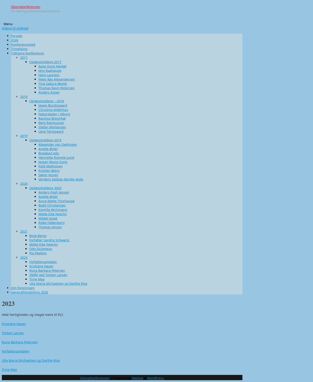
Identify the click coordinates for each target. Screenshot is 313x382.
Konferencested (23, 44)
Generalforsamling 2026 (29, 292)
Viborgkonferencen (25, 7)
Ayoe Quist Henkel (52, 66)
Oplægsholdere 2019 (45, 140)
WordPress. (156, 378)
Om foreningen (23, 288)
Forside (16, 36)
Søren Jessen (48, 175)
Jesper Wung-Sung (52, 162)
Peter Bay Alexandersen (56, 79)
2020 (23, 183)
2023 (23, 257)
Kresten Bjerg (49, 170)
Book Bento (38, 236)
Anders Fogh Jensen (53, 192)
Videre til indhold (15, 28)
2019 (23, 136)
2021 (23, 231)
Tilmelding (19, 49)
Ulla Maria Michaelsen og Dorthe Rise (58, 283)
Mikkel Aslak (47, 218)
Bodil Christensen (52, 205)
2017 (23, 57)
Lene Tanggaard (50, 131)
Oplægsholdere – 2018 (46, 101)
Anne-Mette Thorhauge (56, 201)
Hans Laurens (49, 75)
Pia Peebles (38, 253)
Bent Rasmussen (51, 123)
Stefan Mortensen (52, 127)
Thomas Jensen (50, 227)
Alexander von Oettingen (57, 144)
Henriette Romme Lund (56, 157)
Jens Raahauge (49, 70)
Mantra (137, 378)
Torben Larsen (13, 333)
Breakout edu (48, 153)
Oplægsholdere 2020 (45, 188)
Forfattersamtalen (43, 262)
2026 (14, 40)
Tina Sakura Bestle (52, 83)
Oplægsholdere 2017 (45, 62)
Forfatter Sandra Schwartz (49, 240)
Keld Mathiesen (50, 166)
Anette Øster (48, 149)
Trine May (36, 279)
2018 (23, 96)
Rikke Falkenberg (51, 223)
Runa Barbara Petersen (47, 270)
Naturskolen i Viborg (54, 114)
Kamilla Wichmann (52, 209)
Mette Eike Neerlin (52, 214)
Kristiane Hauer (41, 266)
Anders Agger (49, 92)
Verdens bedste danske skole (60, 179)
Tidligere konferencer (27, 53)
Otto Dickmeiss (40, 249)
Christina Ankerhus (53, 110)
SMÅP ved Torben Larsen (48, 275)
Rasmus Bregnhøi (52, 118)
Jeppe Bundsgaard (52, 105)
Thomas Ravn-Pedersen (56, 88)
